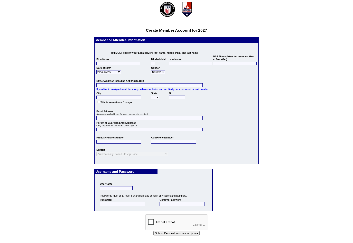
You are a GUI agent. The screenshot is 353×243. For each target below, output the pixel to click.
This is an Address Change (116, 102)
